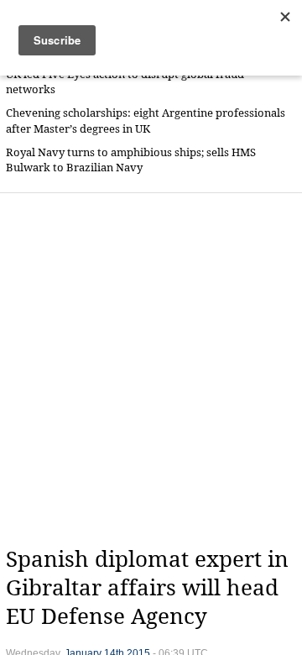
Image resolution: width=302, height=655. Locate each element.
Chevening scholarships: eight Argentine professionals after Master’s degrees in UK (145, 120)
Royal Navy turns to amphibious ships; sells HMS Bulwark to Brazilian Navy (131, 160)
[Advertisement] (151, 369)
